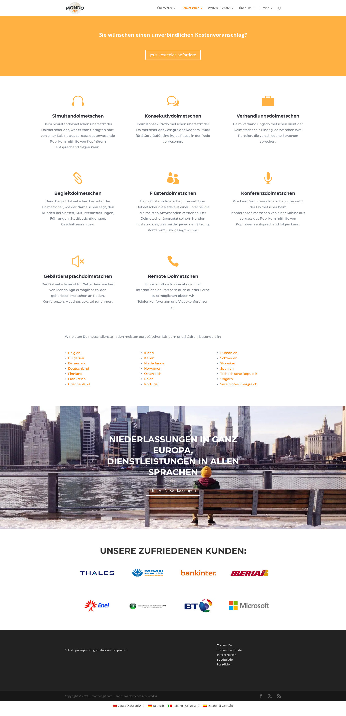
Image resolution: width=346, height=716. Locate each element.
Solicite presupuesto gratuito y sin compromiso (96, 650)
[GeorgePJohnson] (148, 613)
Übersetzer (164, 8)
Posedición (224, 664)
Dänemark (77, 363)
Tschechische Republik (238, 374)
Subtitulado (225, 659)
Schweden (228, 358)
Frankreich (77, 379)
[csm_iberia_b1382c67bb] (249, 580)
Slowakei (227, 363)
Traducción (224, 645)
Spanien (227, 368)
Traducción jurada (229, 650)
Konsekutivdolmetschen (173, 116)
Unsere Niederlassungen (173, 490)
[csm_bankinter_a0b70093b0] (198, 580)
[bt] (198, 613)
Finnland (75, 374)
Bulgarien (76, 358)
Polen (149, 379)
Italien (149, 358)
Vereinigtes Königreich (238, 384)
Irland (149, 353)
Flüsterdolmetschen (173, 193)
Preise (265, 8)
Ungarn (226, 379)
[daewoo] (148, 580)
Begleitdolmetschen (78, 193)
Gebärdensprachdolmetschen (78, 276)
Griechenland (79, 384)
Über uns (245, 8)
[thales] (97, 580)
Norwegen (152, 368)
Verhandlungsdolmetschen (268, 116)
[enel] (97, 613)
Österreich (152, 374)
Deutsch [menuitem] (158, 706)
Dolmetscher (190, 8)
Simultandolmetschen (78, 116)
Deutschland (78, 368)
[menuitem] (128, 705)
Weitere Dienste (219, 8)
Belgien (74, 353)
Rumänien (228, 353)
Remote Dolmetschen (173, 276)
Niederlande (154, 363)
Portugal (151, 384)
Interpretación (226, 655)
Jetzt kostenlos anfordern (173, 55)
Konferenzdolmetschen (268, 193)
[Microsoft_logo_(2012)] (249, 613)
